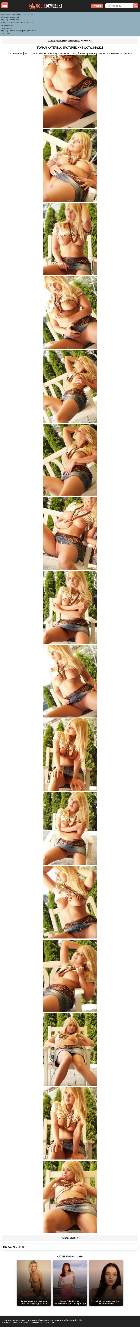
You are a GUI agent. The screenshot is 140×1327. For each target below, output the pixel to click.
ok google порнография (11, 17)
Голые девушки (8, 1320)
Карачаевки (6, 28)
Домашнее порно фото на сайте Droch (17, 22)
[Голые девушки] (45, 9)
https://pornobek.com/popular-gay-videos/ (19, 31)
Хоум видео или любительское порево (17, 14)
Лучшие (97, 5)
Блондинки (71, 1238)
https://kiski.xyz (7, 33)
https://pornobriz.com (10, 20)
